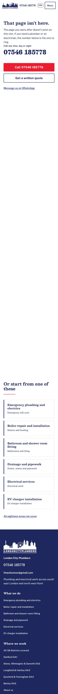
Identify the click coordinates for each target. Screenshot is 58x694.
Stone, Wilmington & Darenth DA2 (22, 663)
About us (8, 690)
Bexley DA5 (10, 683)
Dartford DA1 (10, 657)
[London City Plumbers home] (10, 5)
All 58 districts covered (16, 650)
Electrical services (13, 626)
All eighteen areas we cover (20, 516)
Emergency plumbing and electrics (22, 600)
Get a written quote (29, 78)
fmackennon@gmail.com (18, 572)
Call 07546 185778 (29, 67)
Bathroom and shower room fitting (22, 613)
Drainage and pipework (16, 620)
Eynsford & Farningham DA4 (19, 677)
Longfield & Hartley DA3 (17, 670)
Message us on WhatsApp (19, 88)
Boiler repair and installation (19, 607)
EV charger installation (16, 633)
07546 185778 (28, 5)
